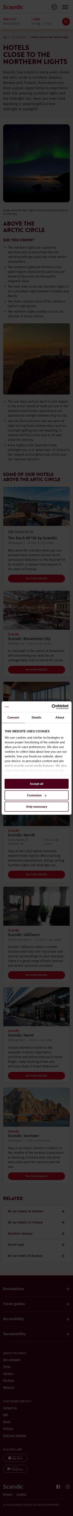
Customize (34, 795)
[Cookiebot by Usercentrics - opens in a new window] (52, 706)
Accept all (36, 783)
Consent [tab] (13, 717)
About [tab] (59, 717)
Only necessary (36, 806)
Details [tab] (36, 717)
